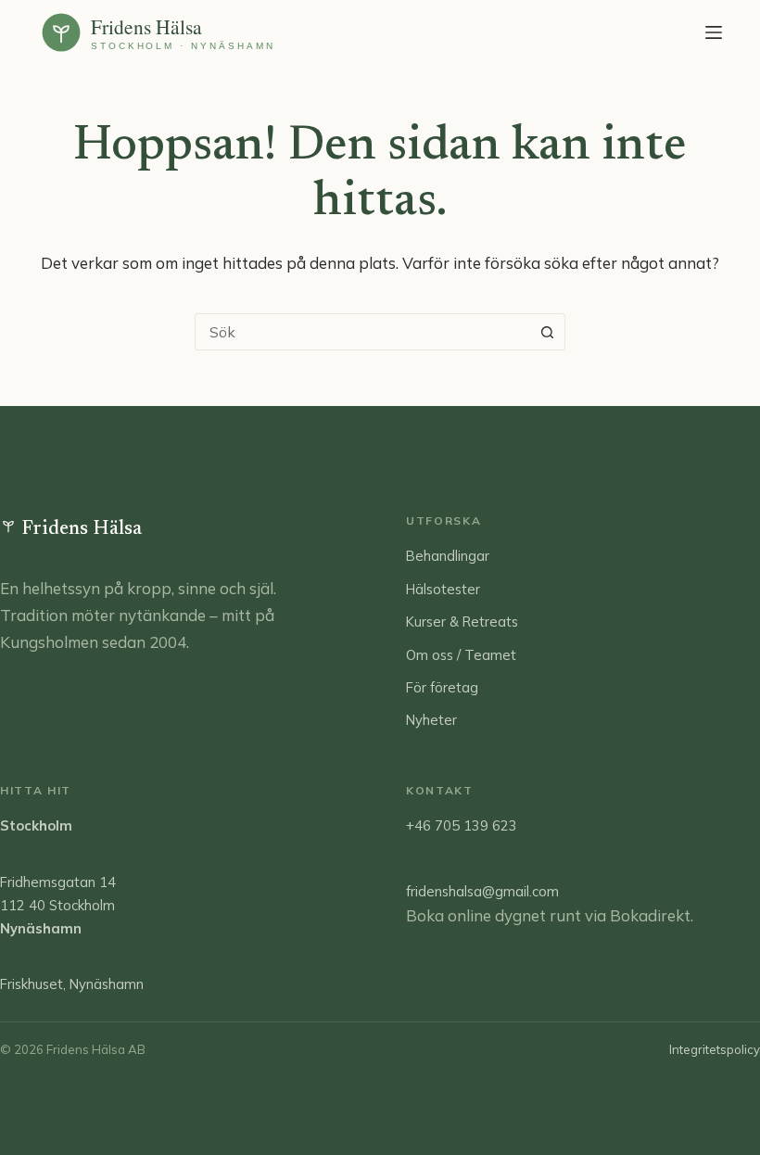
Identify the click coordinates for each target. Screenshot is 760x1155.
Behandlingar (447, 556)
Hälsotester (443, 589)
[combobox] (362, 331)
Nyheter (431, 720)
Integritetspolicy (714, 1049)
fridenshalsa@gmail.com (482, 891)
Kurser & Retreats (462, 621)
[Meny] (713, 32)
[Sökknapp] (546, 331)
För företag (442, 687)
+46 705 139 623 (461, 825)
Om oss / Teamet (461, 655)
